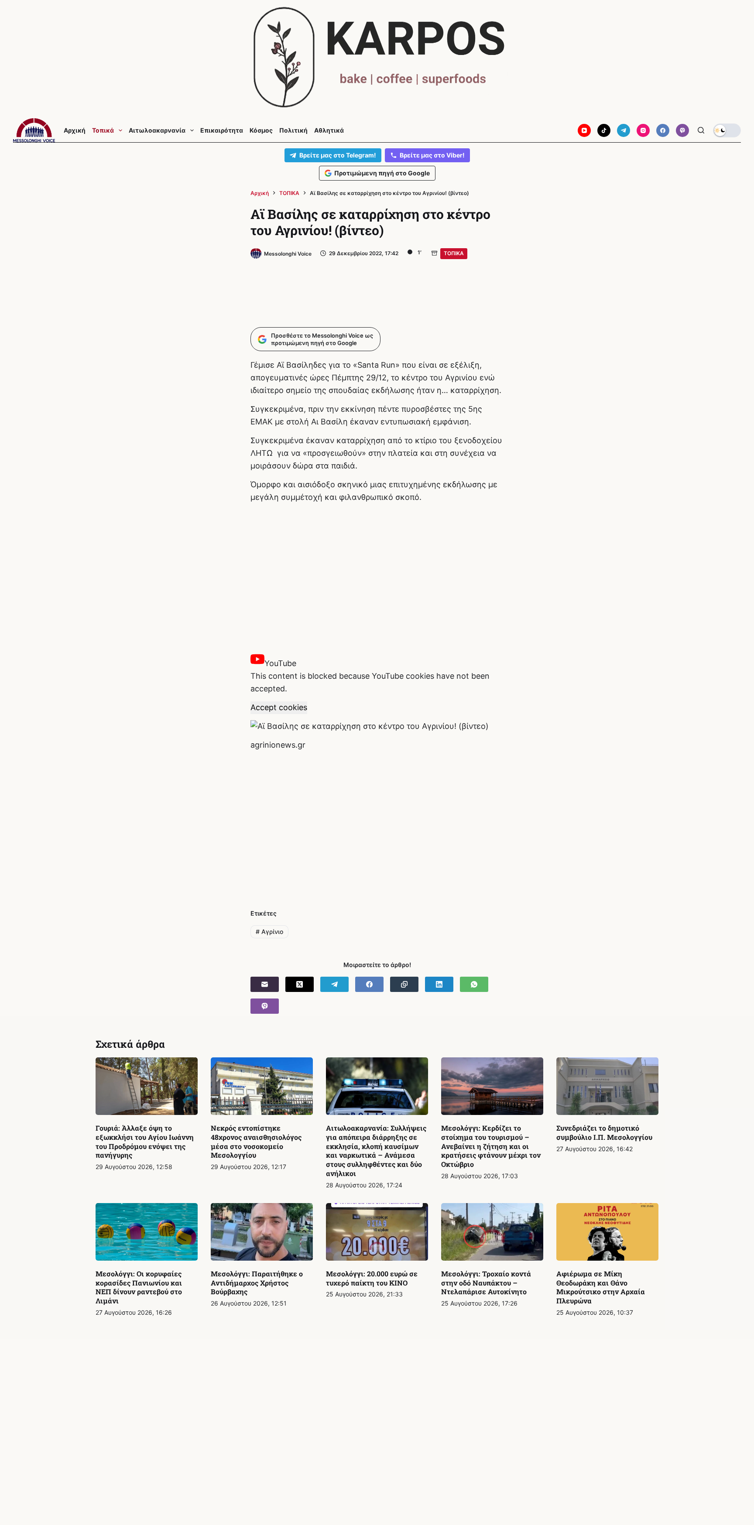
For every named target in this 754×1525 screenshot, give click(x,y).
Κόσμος (261, 130)
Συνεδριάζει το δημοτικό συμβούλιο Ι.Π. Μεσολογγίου (604, 1132)
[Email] (264, 984)
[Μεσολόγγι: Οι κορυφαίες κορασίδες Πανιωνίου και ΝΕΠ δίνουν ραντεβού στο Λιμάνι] (147, 1232)
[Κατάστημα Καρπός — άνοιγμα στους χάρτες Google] (377, 57)
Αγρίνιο (269, 931)
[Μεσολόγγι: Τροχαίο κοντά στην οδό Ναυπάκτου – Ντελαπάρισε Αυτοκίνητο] (492, 1232)
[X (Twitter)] (299, 984)
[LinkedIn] (439, 984)
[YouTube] (584, 130)
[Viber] (682, 130)
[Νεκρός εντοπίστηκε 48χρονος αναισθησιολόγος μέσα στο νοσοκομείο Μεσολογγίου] (262, 1086)
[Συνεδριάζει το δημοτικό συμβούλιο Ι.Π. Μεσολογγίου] (607, 1086)
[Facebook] (662, 130)
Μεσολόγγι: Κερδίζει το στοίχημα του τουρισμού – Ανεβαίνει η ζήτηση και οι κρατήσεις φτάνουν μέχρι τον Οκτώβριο (491, 1146)
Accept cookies (278, 707)
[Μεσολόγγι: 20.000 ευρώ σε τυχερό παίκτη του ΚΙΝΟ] (377, 1232)
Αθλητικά (329, 130)
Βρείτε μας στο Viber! (432, 155)
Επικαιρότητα (221, 130)
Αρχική (75, 130)
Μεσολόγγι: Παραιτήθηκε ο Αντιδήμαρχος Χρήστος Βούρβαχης (257, 1282)
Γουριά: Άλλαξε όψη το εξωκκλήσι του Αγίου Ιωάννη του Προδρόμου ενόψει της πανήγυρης (145, 1141)
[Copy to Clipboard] (404, 984)
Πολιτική (293, 130)
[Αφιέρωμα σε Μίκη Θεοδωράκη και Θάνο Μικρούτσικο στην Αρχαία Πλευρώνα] (607, 1232)
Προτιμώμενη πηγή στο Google (382, 173)
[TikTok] (603, 130)
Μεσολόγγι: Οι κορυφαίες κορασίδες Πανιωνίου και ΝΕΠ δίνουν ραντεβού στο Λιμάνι (139, 1287)
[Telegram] (623, 130)
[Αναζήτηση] (701, 130)
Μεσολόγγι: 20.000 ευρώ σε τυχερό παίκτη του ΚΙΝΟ (372, 1278)
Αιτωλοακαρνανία (157, 130)
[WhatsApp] (474, 984)
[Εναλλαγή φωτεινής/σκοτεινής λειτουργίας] (727, 130)
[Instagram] (643, 130)
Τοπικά (103, 130)
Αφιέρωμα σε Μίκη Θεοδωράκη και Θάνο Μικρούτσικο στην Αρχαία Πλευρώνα (600, 1287)
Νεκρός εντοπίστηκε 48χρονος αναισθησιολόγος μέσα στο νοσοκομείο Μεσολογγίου (256, 1141)
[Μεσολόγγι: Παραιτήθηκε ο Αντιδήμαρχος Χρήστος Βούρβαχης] (262, 1232)
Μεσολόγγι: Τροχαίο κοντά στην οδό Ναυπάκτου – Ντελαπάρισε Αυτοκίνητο (486, 1282)
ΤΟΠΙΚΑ (454, 253)
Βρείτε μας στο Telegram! (337, 155)
